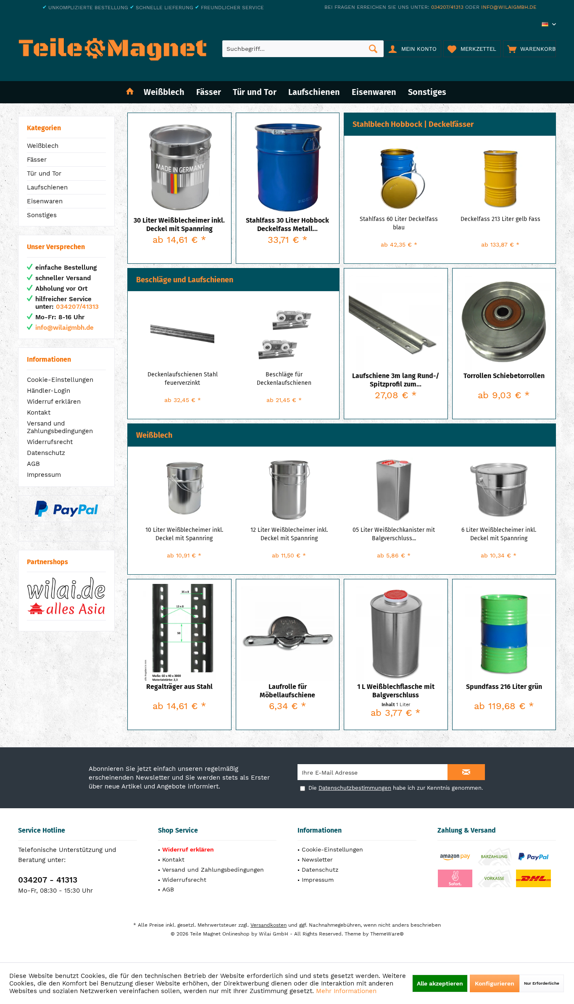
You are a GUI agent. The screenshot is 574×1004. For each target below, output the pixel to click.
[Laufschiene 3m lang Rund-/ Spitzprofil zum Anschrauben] (396, 322)
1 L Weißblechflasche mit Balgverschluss (395, 691)
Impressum (44, 474)
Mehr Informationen (346, 991)
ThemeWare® (387, 934)
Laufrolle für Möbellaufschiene (287, 691)
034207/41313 (447, 7)
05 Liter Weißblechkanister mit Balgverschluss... (394, 534)
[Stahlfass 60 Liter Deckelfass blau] (399, 178)
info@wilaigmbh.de (509, 7)
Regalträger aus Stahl (179, 687)
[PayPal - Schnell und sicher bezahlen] (66, 509)
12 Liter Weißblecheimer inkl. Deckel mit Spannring (289, 534)
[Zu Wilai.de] (66, 595)
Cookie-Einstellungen (60, 380)
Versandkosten (268, 925)
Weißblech (42, 146)
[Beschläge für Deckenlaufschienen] (284, 334)
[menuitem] (529, 48)
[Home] (130, 92)
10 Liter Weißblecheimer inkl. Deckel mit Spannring (184, 534)
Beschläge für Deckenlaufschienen (284, 378)
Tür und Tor (44, 173)
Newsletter (317, 859)
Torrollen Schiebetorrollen (504, 376)
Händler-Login (48, 390)
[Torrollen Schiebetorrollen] (504, 322)
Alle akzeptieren (440, 983)
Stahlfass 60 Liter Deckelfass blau (399, 223)
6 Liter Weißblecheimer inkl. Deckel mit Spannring (498, 534)
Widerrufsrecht (50, 442)
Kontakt (38, 412)
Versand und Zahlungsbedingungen (60, 427)
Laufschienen (47, 187)
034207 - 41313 (47, 880)
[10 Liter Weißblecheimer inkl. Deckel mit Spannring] (184, 489)
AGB (33, 464)
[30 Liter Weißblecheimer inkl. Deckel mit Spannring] (179, 167)
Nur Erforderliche (541, 983)
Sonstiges (42, 215)
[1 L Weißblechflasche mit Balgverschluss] (396, 633)
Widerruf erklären (54, 401)
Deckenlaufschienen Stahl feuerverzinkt (182, 378)
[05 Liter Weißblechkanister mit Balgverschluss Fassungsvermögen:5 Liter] (394, 489)
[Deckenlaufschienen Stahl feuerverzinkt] (182, 334)
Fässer (37, 159)
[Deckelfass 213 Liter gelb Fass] (500, 178)
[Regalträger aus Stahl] (179, 633)
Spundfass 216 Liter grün (504, 687)
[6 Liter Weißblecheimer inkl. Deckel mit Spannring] (499, 489)
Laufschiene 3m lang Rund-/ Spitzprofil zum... (395, 380)
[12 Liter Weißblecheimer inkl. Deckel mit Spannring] (289, 489)
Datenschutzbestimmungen (355, 788)
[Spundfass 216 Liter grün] (504, 633)
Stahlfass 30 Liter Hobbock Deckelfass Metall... (287, 224)
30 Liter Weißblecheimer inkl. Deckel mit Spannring (179, 224)
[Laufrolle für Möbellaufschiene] (288, 633)
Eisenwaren (45, 201)
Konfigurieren (494, 983)
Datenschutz (46, 453)
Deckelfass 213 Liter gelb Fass (500, 219)
